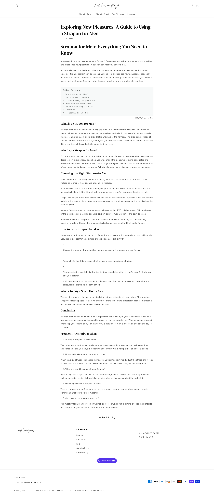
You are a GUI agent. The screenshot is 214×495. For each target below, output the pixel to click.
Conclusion (70, 110)
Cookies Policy (83, 448)
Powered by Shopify (45, 491)
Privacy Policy (82, 452)
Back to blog (108, 417)
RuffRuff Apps (142, 118)
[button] (17, 5)
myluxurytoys (28, 491)
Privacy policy (81, 491)
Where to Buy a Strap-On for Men (80, 107)
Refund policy (64, 491)
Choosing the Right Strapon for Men (81, 100)
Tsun (151, 118)
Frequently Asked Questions (77, 113)
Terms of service (99, 491)
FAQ (78, 444)
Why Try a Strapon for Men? (77, 97)
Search (79, 435)
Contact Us (81, 439)
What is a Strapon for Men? (76, 94)
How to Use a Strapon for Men (78, 103)
